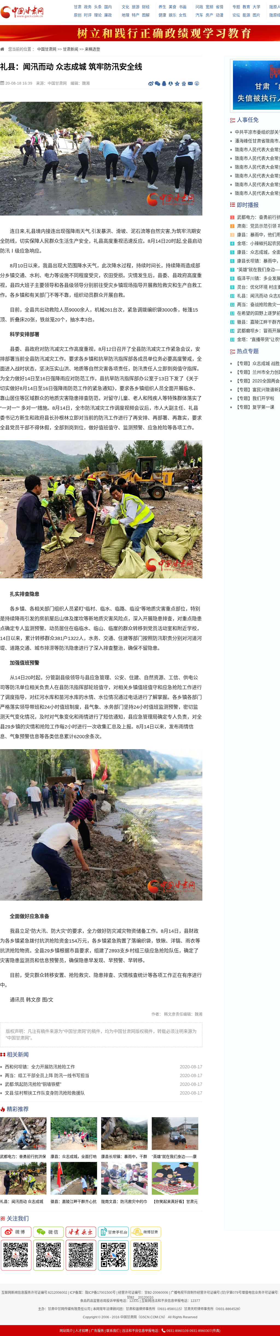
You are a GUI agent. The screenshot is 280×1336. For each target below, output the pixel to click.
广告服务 (97, 1331)
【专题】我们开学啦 (254, 398)
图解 (146, 15)
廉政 (108, 15)
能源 (246, 15)
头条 (98, 7)
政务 (88, 7)
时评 (88, 15)
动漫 (219, 15)
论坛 (236, 15)
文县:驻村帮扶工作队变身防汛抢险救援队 (45, 1093)
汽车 (199, 15)
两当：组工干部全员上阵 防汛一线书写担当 (47, 1075)
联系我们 (112, 1331)
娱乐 (172, 15)
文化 (125, 7)
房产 (209, 15)
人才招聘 (81, 1331)
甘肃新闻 (70, 49)
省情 (219, 7)
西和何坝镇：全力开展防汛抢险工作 (40, 1067)
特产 (135, 15)
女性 (182, 15)
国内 (108, 7)
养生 (162, 7)
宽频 (209, 7)
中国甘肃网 (46, 49)
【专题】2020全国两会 (257, 381)
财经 (146, 7)
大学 (256, 7)
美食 (172, 7)
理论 (98, 15)
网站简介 (66, 1331)
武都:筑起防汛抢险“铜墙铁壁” (33, 1084)
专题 (236, 7)
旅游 (135, 7)
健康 (162, 15)
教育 (246, 7)
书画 (182, 7)
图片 (256, 15)
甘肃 (77, 7)
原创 (77, 15)
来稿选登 (92, 49)
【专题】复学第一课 (254, 407)
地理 (125, 15)
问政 (199, 7)
